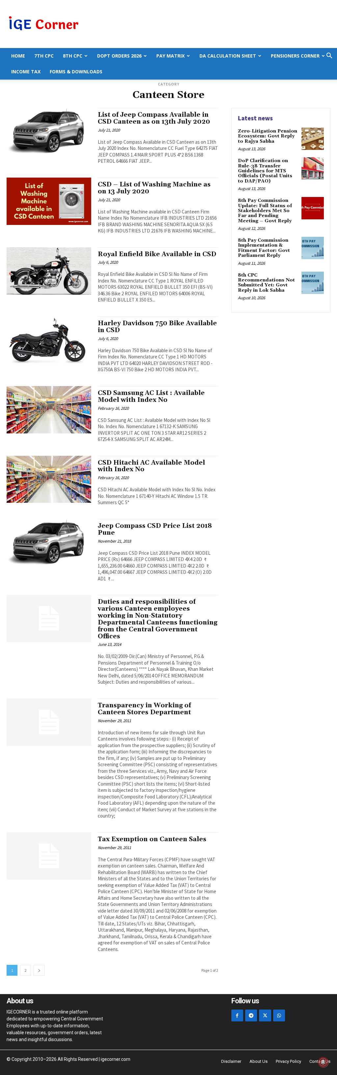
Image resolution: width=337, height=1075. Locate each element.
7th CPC (44, 56)
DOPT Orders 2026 (119, 56)
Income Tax (25, 71)
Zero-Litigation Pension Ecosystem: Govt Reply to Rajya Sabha (267, 136)
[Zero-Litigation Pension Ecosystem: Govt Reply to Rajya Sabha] (312, 139)
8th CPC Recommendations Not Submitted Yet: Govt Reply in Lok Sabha (266, 282)
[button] (329, 56)
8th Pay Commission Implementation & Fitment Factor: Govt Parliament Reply (264, 247)
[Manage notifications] (323, 1062)
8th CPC (72, 56)
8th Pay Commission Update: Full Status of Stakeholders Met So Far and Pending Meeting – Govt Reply (265, 211)
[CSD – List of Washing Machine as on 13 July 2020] (49, 201)
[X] (265, 1015)
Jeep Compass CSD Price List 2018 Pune (155, 529)
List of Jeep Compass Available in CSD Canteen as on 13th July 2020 (154, 118)
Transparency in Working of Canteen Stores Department (144, 708)
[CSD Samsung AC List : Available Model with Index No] (49, 409)
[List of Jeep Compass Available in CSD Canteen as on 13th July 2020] (49, 131)
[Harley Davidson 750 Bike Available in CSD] (49, 340)
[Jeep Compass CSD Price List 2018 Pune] (49, 542)
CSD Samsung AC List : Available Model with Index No (151, 396)
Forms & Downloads (76, 71)
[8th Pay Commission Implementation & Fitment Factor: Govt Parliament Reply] (312, 248)
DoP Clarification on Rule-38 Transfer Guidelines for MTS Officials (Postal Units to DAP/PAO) (265, 171)
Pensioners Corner (295, 56)
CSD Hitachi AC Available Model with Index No (151, 466)
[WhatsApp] (279, 1015)
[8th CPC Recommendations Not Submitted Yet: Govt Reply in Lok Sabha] (312, 283)
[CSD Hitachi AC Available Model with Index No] (49, 479)
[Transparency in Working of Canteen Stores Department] (49, 722)
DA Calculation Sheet (227, 56)
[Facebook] (237, 1015)
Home (18, 56)
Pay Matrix (170, 56)
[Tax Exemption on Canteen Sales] (49, 856)
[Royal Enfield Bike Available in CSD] (49, 271)
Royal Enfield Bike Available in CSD (157, 254)
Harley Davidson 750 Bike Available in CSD (157, 326)
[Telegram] (251, 1015)
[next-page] (39, 970)
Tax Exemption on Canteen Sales (152, 839)
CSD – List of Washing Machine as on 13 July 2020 (154, 188)
